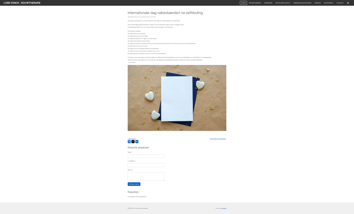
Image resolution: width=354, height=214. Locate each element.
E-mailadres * (132, 161)
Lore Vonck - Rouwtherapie (22, 2)
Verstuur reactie (134, 184)
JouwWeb (223, 208)
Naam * (130, 152)
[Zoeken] (348, 3)
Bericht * (130, 170)
